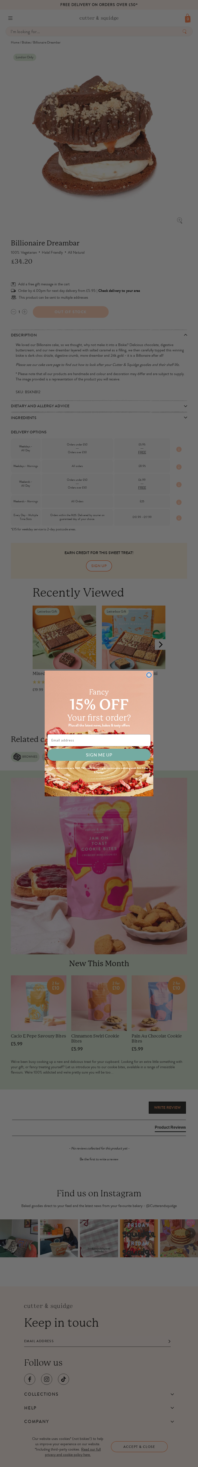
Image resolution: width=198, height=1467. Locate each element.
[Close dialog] (149, 675)
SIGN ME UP (99, 754)
